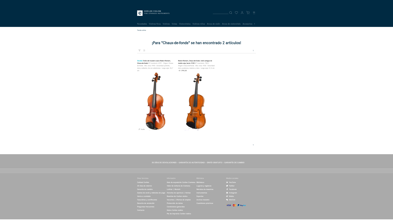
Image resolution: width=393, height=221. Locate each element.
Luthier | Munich (173, 189)
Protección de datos (175, 203)
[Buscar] (230, 12)
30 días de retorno (144, 186)
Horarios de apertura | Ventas (179, 193)
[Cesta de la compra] (248, 12)
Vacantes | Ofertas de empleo (179, 200)
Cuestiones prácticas (204, 203)
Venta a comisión (144, 196)
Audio (143, 129)
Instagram (233, 193)
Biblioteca (200, 182)
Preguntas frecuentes (145, 207)
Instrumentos (201, 193)
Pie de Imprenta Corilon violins (179, 214)
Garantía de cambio (145, 189)
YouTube (232, 182)
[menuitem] (254, 13)
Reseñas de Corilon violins (177, 196)
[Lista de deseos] (236, 12)
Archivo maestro (202, 200)
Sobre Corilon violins (175, 210)
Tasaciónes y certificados (147, 200)
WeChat (232, 200)
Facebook (233, 189)
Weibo (231, 196)
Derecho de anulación (145, 203)
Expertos (199, 196)
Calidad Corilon (143, 182)
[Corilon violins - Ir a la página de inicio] (153, 13)
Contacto (140, 210)
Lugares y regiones (203, 186)
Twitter (231, 186)
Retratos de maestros (204, 189)
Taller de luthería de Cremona (178, 186)
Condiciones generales (176, 207)
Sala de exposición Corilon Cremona (181, 182)
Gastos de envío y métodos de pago (151, 193)
